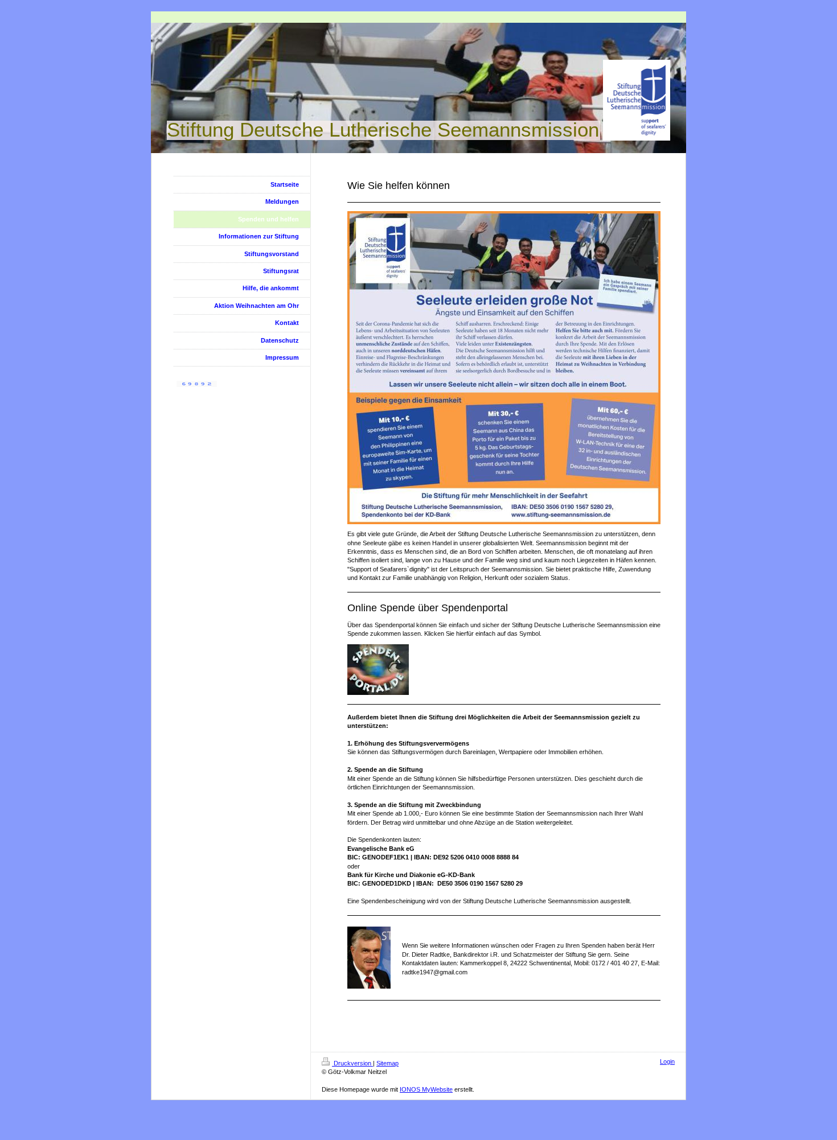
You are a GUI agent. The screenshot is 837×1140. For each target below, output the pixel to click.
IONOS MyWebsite (426, 1089)
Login (667, 1061)
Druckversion (352, 1063)
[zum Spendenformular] (503, 669)
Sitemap (387, 1063)
